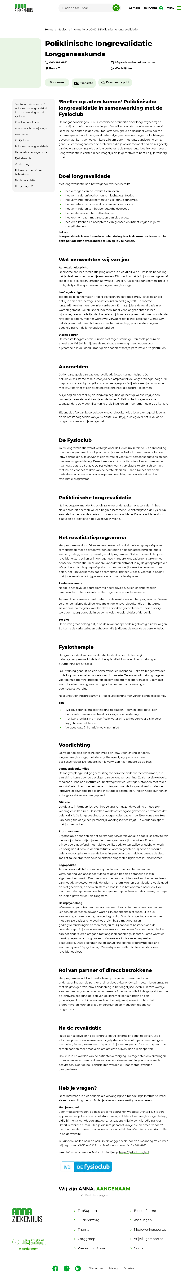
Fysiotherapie (23, 158)
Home (49, 29)
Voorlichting (22, 164)
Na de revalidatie (25, 180)
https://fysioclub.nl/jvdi (134, 1152)
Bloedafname (145, 1211)
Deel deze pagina (96, 1195)
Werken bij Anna (91, 1248)
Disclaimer (96, 1268)
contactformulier (156, 1129)
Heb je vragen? (24, 186)
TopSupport (87, 1211)
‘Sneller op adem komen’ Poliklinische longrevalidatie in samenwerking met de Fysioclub (31, 110)
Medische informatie (71, 29)
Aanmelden (22, 134)
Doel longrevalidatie (27, 122)
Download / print (117, 82)
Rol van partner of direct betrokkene (29, 172)
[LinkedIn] (78, 1268)
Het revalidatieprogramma (31, 152)
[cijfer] (34, 1242)
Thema (83, 1230)
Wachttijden (123, 68)
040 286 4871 (58, 62)
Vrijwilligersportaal (149, 1239)
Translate (86, 83)
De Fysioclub (22, 140)
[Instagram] (67, 1268)
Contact (134, 7)
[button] (57, 82)
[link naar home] (24, 8)
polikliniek (102, 1141)
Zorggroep (86, 1239)
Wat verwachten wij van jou (31, 128)
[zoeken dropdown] (116, 7)
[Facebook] (55, 1268)
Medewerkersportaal (151, 1230)
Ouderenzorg (89, 1220)
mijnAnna (150, 7)
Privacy (113, 1268)
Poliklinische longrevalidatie (31, 146)
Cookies (128, 1268)
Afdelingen (143, 1220)
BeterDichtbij (141, 1111)
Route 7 (54, 68)
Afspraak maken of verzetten (135, 62)
